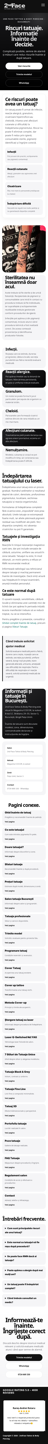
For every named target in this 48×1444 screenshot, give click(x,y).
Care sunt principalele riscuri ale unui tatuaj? (22, 1230)
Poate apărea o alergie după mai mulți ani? (24, 1272)
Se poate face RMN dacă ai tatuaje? (21, 1258)
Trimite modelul (24, 74)
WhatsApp (24, 83)
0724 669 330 (24, 1374)
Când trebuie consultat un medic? (20, 1300)
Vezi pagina (10, 821)
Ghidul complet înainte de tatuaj (19, 622)
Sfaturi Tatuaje (19, 626)
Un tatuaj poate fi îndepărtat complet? (22, 1286)
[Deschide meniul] (43, 5)
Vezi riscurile (24, 66)
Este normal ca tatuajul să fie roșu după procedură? (22, 1244)
